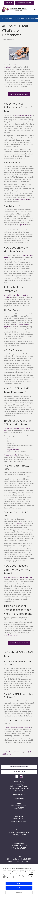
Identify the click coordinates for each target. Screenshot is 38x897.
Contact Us (19, 790)
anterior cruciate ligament (23, 116)
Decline (19, 888)
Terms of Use (19, 784)
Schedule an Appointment (19, 767)
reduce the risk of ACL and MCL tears (18, 727)
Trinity (19, 857)
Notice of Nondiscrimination (19, 788)
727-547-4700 (20, 795)
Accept (19, 883)
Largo (19, 803)
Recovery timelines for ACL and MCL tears (18, 578)
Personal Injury (13, 752)
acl (27, 752)
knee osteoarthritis (22, 200)
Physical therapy (13, 450)
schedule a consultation (11, 635)
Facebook (16, 776)
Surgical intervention (11, 455)
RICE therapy (18, 523)
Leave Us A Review (19, 772)
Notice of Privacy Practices (19, 786)
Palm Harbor (19, 817)
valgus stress (22, 225)
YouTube (21, 776)
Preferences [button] (10, 878)
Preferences (19, 892)
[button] (19, 94)
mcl (10, 754)
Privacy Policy (19, 782)
